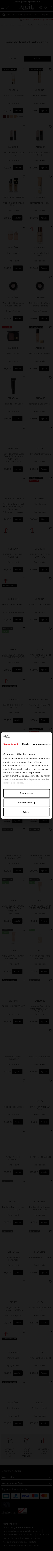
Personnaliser (25, 802)
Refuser (26, 812)
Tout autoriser (26, 793)
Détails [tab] (25, 744)
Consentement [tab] (10, 744)
